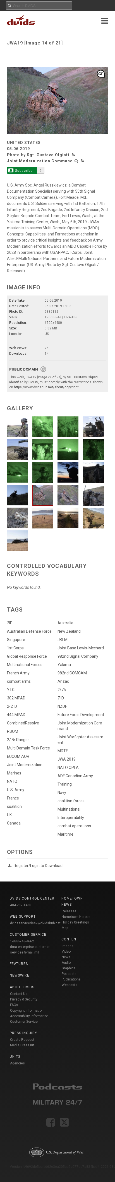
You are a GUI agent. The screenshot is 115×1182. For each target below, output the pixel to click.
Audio (66, 963)
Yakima (64, 664)
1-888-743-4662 (22, 941)
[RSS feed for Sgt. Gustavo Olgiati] (74, 155)
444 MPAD (16, 714)
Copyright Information (27, 1010)
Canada (14, 823)
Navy (62, 792)
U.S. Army (15, 790)
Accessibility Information (29, 1016)
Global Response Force (27, 656)
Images (67, 946)
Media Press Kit (22, 1045)
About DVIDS (22, 987)
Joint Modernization (24, 765)
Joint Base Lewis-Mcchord (81, 648)
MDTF (63, 751)
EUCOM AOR (18, 756)
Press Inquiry (23, 1033)
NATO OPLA (68, 767)
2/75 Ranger (18, 739)
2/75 (62, 689)
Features (19, 964)
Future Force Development (81, 714)
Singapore (16, 639)
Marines (14, 773)
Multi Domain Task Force (28, 748)
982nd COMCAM (72, 673)
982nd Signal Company (78, 656)
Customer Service (24, 1022)
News (66, 957)
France (13, 798)
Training (65, 784)
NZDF (62, 706)
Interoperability (71, 817)
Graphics (69, 968)
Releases (69, 911)
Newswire (19, 975)
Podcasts (69, 974)
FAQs (14, 1005)
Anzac (63, 681)
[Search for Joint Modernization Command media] (76, 161)
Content (69, 939)
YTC (11, 689)
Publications (71, 979)
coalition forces (71, 801)
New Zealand (69, 631)
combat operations (74, 826)
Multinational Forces (24, 664)
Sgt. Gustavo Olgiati (48, 155)
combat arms (19, 681)
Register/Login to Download (38, 865)
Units (15, 1057)
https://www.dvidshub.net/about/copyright (46, 387)
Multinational (69, 809)
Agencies (17, 1063)
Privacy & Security (23, 999)
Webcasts (69, 985)
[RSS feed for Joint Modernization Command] (82, 161)
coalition (14, 806)
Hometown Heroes (76, 917)
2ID (10, 623)
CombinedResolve (23, 723)
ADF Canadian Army (75, 776)
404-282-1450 (20, 905)
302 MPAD (16, 698)
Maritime (65, 834)
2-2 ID (12, 706)
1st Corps (15, 648)
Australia (65, 623)
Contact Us (18, 994)
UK (9, 815)
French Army (18, 673)
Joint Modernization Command (40, 161)
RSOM (12, 731)
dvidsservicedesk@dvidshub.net (35, 923)
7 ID (61, 698)
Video (66, 951)
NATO (12, 781)
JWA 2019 (67, 759)
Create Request (22, 1040)
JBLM (63, 639)
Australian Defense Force (29, 631)
